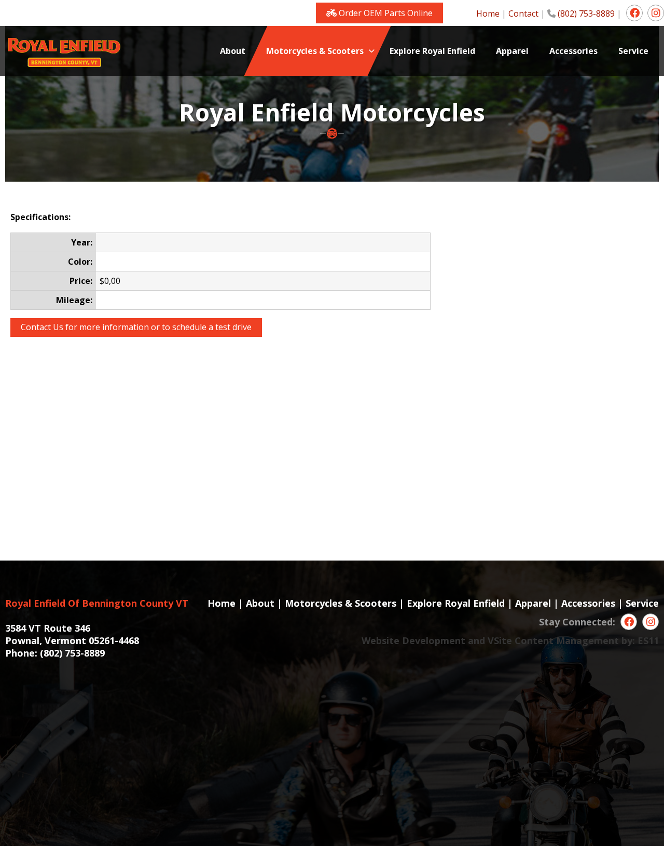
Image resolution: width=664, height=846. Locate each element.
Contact (523, 13)
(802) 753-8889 (586, 13)
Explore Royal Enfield (456, 603)
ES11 (648, 640)
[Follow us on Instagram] (655, 13)
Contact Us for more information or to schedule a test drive (136, 327)
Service (642, 603)
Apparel (533, 603)
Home (488, 13)
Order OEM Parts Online (385, 13)
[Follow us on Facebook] (634, 13)
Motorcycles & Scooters (340, 603)
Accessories (588, 603)
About (260, 603)
